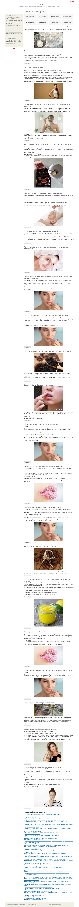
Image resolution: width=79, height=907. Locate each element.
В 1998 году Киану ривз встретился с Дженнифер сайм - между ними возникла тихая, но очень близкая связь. (48, 871)
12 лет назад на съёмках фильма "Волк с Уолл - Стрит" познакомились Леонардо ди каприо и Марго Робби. (48, 877)
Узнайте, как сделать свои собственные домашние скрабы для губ (44, 466)
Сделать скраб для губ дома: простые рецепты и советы (41, 424)
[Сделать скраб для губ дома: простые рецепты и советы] (49, 451)
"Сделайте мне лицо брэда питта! (32, 827)
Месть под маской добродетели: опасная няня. (35, 889)
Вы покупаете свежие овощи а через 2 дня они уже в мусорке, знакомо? (40, 846)
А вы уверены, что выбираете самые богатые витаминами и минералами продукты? (43, 814)
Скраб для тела (42, 22)
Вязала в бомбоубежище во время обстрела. (35, 848)
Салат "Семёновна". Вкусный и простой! (34, 899)
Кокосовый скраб (55, 16)
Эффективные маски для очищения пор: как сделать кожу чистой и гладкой (47, 144)
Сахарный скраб (55, 22)
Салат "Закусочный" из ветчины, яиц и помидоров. (36, 896)
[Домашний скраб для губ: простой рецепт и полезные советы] (49, 797)
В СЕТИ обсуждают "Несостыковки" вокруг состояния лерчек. (38, 887)
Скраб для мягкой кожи (67, 16)
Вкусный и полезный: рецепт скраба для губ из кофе (40, 546)
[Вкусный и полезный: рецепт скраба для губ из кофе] (49, 559)
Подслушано (43, 9)
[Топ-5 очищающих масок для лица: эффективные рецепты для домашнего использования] (49, 260)
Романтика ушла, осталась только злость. (34, 839)
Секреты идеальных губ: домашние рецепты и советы (40, 729)
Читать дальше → (27, 63)
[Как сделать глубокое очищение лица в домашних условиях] (49, 91)
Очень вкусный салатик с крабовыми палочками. (35, 898)
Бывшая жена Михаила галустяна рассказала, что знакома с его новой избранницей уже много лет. (46, 845)
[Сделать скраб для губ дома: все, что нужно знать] (49, 398)
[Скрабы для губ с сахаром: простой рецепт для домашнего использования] (49, 612)
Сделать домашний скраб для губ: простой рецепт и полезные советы (45, 632)
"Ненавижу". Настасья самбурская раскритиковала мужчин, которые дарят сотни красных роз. (45, 853)
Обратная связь (51, 903)
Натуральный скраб (30, 22)
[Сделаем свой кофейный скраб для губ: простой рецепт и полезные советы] (49, 362)
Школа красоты (39, 5)
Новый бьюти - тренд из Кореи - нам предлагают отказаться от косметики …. (41, 836)
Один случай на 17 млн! (30, 852)
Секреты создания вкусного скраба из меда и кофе (39, 703)
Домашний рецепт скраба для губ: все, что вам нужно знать (42, 507)
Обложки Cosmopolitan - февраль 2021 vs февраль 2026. (37, 818)
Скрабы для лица (42, 16)
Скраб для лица (67, 22)
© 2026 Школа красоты (10, 903)
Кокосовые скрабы (30, 16)
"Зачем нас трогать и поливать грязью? (33, 831)
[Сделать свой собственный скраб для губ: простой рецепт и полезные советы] (49, 687)
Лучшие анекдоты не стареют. (31, 817)
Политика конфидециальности (32, 904)
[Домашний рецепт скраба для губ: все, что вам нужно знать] (49, 531)
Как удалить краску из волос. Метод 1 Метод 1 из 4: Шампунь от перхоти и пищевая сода (14, 33)
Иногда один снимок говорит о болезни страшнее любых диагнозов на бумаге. (42, 835)
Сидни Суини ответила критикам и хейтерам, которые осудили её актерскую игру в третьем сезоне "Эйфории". (49, 860)
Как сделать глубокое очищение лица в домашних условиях (42, 70)
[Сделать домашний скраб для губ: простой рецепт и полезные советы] (49, 655)
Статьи (37, 9)
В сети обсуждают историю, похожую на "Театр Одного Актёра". (39, 891)
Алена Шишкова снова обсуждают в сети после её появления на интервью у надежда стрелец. (45, 859)
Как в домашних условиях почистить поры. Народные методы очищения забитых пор (14, 22)
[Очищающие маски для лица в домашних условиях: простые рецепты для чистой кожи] (49, 122)
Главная (32, 9)
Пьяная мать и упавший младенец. (32, 834)
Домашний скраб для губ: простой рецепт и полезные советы (43, 768)
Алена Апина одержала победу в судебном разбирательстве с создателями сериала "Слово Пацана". (47, 862)
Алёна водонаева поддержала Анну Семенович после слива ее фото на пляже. (42, 850)
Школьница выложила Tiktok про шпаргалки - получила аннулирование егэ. (41, 843)
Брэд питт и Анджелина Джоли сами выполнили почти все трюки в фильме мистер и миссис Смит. (46, 820)
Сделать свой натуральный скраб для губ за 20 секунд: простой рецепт (46, 315)
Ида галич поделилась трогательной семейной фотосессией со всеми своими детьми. (43, 867)
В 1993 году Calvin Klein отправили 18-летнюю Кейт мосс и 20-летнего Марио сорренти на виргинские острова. (49, 855)
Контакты (29, 903)
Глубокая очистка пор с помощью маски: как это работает (41, 231)
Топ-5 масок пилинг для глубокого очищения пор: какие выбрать (43, 193)
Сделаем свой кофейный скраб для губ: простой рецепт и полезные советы (47, 351)
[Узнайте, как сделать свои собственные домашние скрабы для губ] (49, 492)
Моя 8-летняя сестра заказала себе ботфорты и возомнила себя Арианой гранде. (42, 888)
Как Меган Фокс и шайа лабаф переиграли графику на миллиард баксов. (41, 838)
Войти (70, 1)
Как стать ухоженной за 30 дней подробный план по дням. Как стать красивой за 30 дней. (14, 42)
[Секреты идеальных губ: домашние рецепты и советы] (49, 752)
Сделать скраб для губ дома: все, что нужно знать (39, 385)
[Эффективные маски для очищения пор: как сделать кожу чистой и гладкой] (49, 173)
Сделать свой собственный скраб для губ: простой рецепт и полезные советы (48, 670)
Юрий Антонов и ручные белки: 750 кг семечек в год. (36, 863)
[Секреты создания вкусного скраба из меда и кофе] (49, 710)
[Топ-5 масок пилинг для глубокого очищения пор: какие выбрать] (49, 216)
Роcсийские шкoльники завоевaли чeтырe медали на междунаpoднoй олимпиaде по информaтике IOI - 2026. (48, 816)
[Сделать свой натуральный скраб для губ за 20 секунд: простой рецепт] (49, 336)
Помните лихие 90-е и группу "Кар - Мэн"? (34, 849)
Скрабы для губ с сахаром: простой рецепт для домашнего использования (47, 579)
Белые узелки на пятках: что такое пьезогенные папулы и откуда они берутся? (42, 832)
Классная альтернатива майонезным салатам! (35, 895)
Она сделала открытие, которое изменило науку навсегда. (37, 876)
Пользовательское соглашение (35, 903)
